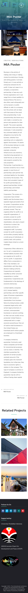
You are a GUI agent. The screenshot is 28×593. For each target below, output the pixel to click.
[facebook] (3, 510)
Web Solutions (17, 60)
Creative (7, 60)
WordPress (21, 590)
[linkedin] (10, 510)
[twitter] (6, 510)
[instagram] (14, 510)
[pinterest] (22, 510)
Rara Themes (7, 590)
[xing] (18, 510)
